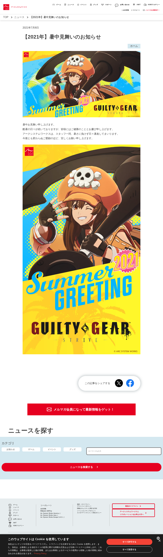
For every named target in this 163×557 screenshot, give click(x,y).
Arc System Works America (49, 513)
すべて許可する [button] (129, 541)
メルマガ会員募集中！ (152, 10)
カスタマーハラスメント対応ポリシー (89, 512)
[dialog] (81, 545)
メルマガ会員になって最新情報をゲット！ (84, 409)
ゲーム (31, 449)
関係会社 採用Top (46, 511)
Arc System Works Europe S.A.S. (51, 517)
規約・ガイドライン (83, 504)
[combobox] (159, 538)
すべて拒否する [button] (129, 549)
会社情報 (126, 10)
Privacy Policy (40, 553)
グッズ (72, 449)
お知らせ (11, 449)
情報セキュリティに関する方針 (87, 508)
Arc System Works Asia (48, 515)
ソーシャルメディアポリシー (86, 511)
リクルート (136, 10)
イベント (52, 449)
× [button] (159, 541)
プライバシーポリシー (84, 506)
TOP (5, 17)
